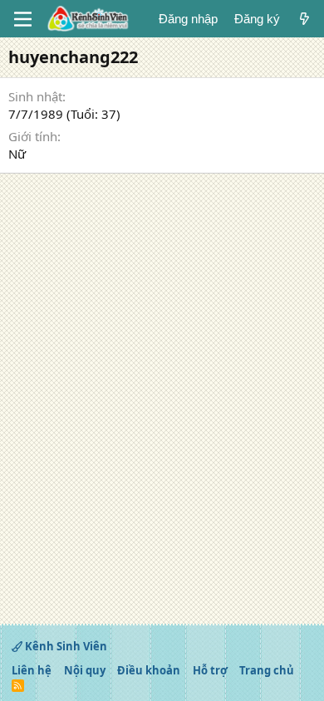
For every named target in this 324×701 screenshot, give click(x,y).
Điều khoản (148, 670)
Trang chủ (266, 670)
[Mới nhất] (304, 18)
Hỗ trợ (210, 670)
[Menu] (22, 19)
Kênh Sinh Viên (64, 646)
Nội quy (85, 670)
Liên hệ (32, 670)
